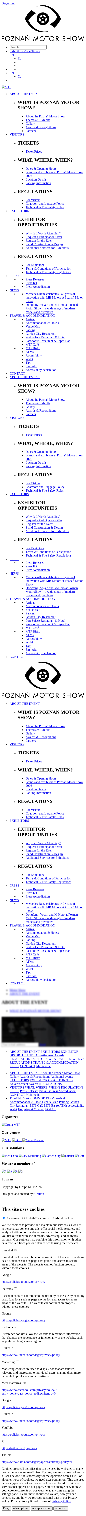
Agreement (13, 1218)
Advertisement (44, 1055)
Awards (59, 1055)
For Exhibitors (35, 265)
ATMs (30, 351)
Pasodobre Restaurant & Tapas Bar (48, 341)
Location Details (36, 179)
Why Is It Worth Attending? (43, 233)
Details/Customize (37, 1218)
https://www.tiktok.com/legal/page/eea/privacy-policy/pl (37, 1462)
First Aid (31, 366)
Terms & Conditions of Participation (48, 268)
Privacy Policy (61, 1501)
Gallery (30, 123)
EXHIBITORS (19, 211)
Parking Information (38, 183)
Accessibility (34, 355)
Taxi (28, 362)
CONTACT (17, 373)
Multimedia (43, 1066)
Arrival (30, 319)
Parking (30, 330)
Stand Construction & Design (44, 244)
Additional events (62, 1076)
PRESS (14, 275)
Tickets (35, 51)
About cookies (64, 1218)
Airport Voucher (34, 1109)
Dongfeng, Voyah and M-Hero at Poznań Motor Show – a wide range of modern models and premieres (52, 308)
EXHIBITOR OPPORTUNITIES (51, 1080)
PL (19, 58)
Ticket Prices (34, 151)
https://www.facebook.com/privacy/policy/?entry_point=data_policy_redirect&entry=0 (29, 1391)
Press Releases (35, 279)
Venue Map (33, 326)
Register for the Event (39, 240)
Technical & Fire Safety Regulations (48, 272)
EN (12, 54)
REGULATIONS (21, 1059)
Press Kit (31, 283)
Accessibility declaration (41, 370)
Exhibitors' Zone (20, 51)
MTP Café (32, 344)
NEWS (14, 290)
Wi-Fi (29, 359)
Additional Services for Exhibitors (47, 248)
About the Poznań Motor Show (45, 116)
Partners (31, 130)
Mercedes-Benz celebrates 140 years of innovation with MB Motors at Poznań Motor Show (54, 297)
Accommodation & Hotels (42, 323)
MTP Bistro (33, 348)
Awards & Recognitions (41, 127)
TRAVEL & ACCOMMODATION (32, 315)
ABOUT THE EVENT (25, 94)
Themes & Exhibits (38, 120)
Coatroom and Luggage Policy (45, 203)
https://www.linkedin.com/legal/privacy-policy (31, 1355)
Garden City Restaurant (40, 333)
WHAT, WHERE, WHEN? (66, 1059)
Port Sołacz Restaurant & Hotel (45, 337)
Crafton (39, 1194)
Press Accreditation (38, 286)
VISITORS (17, 134)
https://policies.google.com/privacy (23, 1281)
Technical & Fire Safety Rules (45, 207)
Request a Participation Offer (44, 237)
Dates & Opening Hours (41, 168)
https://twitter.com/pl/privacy (19, 1448)
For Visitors (33, 200)
